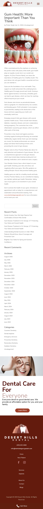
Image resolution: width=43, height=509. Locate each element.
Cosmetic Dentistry (10, 330)
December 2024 (9, 282)
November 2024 (9, 285)
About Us (21, 480)
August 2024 (8, 294)
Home (21, 454)
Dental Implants (9, 334)
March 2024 (8, 306)
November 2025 (9, 278)
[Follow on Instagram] (24, 462)
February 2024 (8, 310)
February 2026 (8, 269)
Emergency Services (10, 337)
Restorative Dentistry (11, 343)
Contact (21, 484)
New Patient (22, 458)
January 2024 (8, 313)
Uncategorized (29, 25)
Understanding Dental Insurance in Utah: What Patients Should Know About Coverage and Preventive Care (19, 234)
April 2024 (7, 303)
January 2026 (8, 272)
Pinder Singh (10, 25)
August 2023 (8, 316)
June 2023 (7, 322)
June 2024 (7, 297)
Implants (21, 474)
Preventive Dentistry (10, 340)
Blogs (21, 487)
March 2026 (8, 266)
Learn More (22, 410)
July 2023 (7, 319)
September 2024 (9, 291)
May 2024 (7, 300)
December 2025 (9, 275)
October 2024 (8, 288)
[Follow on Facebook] (18, 462)
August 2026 (8, 257)
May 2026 (7, 263)
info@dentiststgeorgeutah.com (21, 449)
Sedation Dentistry (10, 346)
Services (21, 470)
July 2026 (7, 260)
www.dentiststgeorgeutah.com (14, 195)
